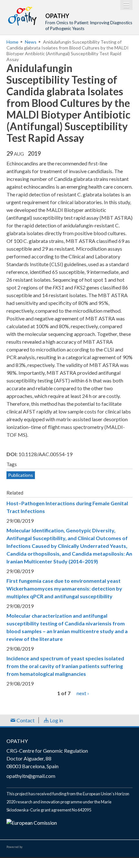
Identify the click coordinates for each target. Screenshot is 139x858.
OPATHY (17, 741)
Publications (20, 475)
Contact (25, 720)
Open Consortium (41, 847)
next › (83, 693)
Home (12, 42)
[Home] (22, 16)
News (31, 42)
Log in (56, 720)
